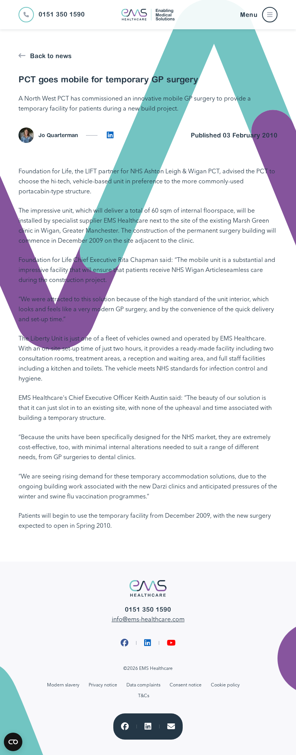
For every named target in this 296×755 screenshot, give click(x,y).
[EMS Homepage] (148, 14)
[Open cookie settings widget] (13, 742)
